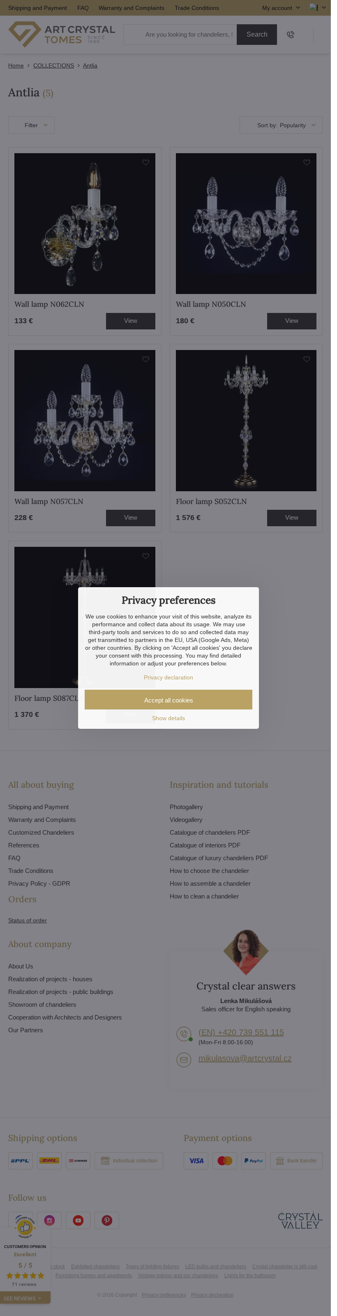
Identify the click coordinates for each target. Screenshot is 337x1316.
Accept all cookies (168, 700)
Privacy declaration (168, 677)
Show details (168, 718)
